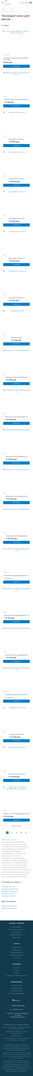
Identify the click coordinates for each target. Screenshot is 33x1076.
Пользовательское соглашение (16, 1040)
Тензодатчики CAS (8, 887)
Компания (16, 964)
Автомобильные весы (16, 955)
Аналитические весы (9, 906)
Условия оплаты (16, 985)
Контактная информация (16, 993)
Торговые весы (16, 927)
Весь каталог (16, 937)
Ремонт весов (16, 950)
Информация (16, 982)
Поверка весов (16, 947)
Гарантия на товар (16, 991)
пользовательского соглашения (11, 1068)
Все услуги (16, 957)
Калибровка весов (16, 952)
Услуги (16, 943)
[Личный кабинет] (26, 3)
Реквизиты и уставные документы (16, 975)
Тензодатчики (16, 932)
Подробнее (16, 66)
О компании (16, 967)
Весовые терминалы (16, 934)
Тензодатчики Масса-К (9, 889)
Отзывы (16, 973)
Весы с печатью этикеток (16, 929)
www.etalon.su (19, 1052)
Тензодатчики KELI (8, 893)
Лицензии (16, 970)
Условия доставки (16, 988)
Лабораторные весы (9, 908)
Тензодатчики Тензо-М (9, 891)
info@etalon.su (18, 1009)
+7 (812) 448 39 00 (17, 1005)
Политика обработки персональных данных (16, 1038)
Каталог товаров (16, 923)
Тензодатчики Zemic (8, 896)
